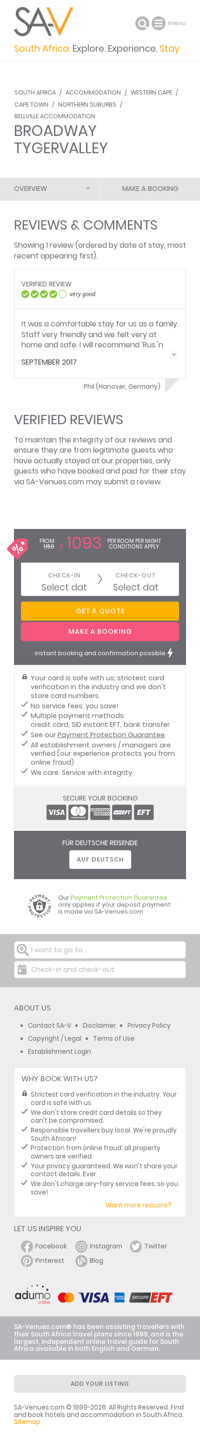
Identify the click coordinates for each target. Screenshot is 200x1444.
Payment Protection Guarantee (111, 734)
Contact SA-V (49, 1025)
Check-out (135, 575)
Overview (30, 188)
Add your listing (100, 1384)
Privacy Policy (149, 1025)
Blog (96, 1260)
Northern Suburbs (87, 104)
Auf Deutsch (100, 859)
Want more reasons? (139, 1205)
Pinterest (49, 1260)
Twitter (155, 1246)
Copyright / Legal (54, 1038)
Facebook (51, 1246)
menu (160, 23)
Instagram (106, 1246)
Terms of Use (113, 1038)
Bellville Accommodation (54, 116)
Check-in (64, 575)
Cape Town (31, 104)
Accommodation (93, 92)
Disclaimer (99, 1025)
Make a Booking (150, 188)
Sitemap (27, 1421)
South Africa (35, 92)
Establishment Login (59, 1051)
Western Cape (151, 92)
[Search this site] (142, 23)
